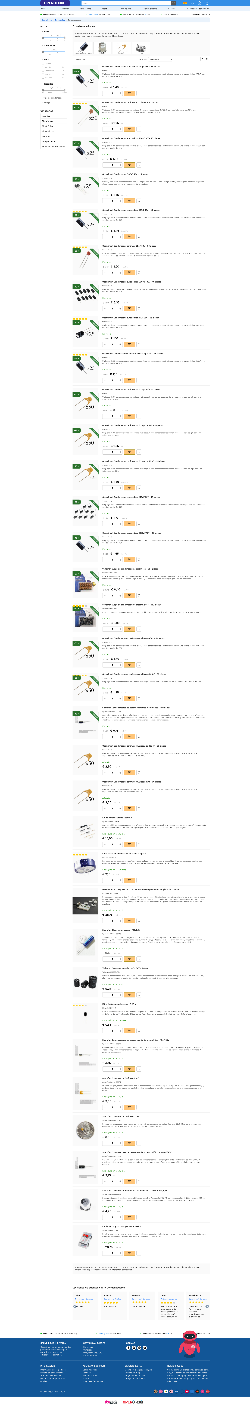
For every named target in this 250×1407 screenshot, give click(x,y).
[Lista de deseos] (190, 3)
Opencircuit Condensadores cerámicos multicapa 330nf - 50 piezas (141, 1299)
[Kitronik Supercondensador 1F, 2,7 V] (85, 1018)
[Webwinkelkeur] (111, 1402)
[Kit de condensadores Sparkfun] (85, 831)
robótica (106, 9)
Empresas (196, 14)
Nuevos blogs (175, 1366)
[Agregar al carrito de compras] (129, 93)
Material (171, 9)
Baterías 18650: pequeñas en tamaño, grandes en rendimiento (188, 1375)
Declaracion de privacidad (52, 1378)
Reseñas (87, 1373)
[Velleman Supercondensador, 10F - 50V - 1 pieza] (85, 982)
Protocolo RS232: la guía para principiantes (187, 1378)
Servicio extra (133, 1366)
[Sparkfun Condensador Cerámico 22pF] (85, 1130)
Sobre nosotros (90, 1370)
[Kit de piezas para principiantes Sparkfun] (85, 1240)
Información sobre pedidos (53, 1370)
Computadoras (150, 9)
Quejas (43, 1381)
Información (47, 1366)
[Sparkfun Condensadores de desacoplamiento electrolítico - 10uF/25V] (85, 1055)
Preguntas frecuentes (93, 1381)
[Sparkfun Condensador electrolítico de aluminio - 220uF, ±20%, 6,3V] (85, 1204)
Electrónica (64, 9)
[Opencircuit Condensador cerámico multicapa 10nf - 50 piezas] (85, 795)
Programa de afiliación (135, 1375)
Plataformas (85, 9)
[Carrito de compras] (204, 3)
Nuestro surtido (90, 1375)
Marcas (44, 9)
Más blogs (172, 1381)
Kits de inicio (126, 9)
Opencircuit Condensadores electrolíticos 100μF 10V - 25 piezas (198, 1299)
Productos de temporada (197, 9)
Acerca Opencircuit (94, 1366)
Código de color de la (135, 1378)
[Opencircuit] (55, 3)
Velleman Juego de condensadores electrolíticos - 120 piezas (170, 1299)
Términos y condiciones (51, 1375)
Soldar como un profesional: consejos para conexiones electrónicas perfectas (188, 1370)
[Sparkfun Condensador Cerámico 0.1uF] (85, 1093)
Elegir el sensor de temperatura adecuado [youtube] (188, 1373)
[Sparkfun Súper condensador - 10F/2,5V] (85, 945)
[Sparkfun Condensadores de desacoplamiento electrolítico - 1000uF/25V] (85, 1167)
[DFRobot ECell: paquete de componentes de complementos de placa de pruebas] (85, 905)
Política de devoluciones (51, 1373)
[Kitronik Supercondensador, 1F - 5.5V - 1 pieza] (85, 867)
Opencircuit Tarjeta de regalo (138, 1370)
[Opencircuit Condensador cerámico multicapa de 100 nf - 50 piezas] (85, 759)
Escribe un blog (132, 1373)
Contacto (206, 14)
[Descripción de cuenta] (197, 3)
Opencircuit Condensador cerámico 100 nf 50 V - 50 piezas (84, 1299)
